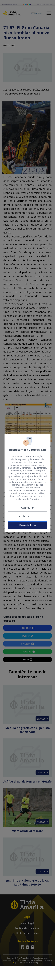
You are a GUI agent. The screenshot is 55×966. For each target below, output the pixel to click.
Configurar (27, 507)
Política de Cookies (35, 493)
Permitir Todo (27, 525)
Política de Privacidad (29, 499)
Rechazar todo (27, 516)
